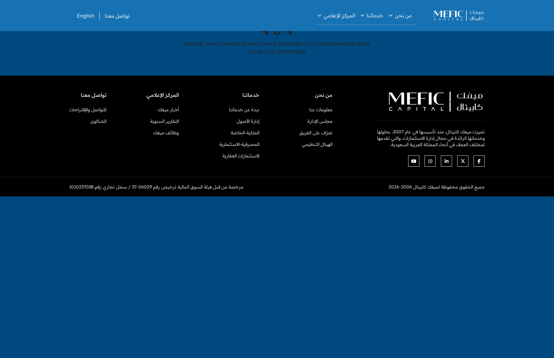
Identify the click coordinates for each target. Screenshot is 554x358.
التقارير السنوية (164, 121)
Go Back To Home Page (277, 51)
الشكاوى (98, 121)
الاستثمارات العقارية (240, 156)
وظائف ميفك (166, 133)
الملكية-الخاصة (245, 133)
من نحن (403, 15)
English (85, 15)
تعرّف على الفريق (315, 133)
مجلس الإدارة (319, 121)
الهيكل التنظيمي (317, 144)
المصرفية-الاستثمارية (239, 144)
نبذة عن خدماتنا (244, 109)
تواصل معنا (117, 15)
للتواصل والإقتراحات (87, 109)
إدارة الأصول (248, 121)
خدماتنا (375, 15)
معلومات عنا (320, 109)
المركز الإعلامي (339, 15)
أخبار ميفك (168, 109)
